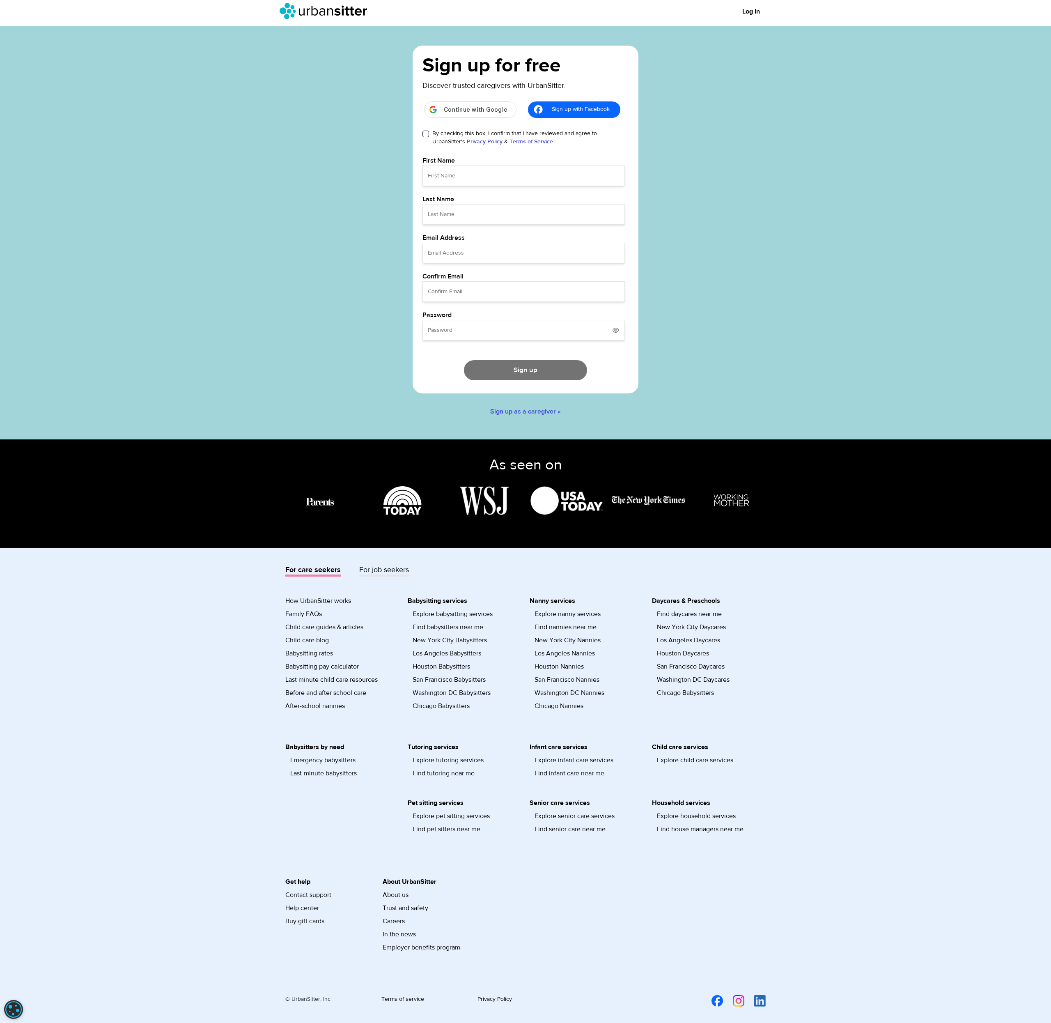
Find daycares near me (689, 614)
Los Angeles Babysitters (447, 653)
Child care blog (307, 640)
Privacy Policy (485, 141)
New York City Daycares (691, 627)
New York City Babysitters (450, 640)
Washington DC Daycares (693, 680)
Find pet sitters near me (446, 829)
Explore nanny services (568, 614)
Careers (394, 921)
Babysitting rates (309, 653)
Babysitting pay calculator (322, 666)
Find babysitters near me (448, 627)
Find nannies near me (566, 627)
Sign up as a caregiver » (525, 411)
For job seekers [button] (384, 570)
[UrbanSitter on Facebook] (712, 1001)
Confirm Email (443, 276)
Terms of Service (531, 141)
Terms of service (402, 999)
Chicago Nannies (559, 706)
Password (437, 315)
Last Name (438, 199)
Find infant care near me (569, 773)
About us (395, 895)
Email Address (443, 238)
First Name (438, 160)
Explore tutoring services (448, 760)
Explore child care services (695, 760)
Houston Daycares (683, 653)
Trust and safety (405, 908)
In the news (399, 934)
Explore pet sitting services (451, 816)
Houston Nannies (559, 666)
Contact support (308, 895)
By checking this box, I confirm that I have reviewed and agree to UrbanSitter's (514, 137)
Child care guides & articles (324, 627)
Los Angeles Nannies (565, 653)
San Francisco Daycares (691, 666)
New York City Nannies (568, 640)
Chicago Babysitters (441, 706)
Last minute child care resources (331, 680)
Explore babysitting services (453, 614)
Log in (751, 11)
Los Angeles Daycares (688, 640)
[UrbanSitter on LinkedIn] (755, 1001)
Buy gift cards (304, 921)
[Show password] (616, 330)
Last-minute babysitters (323, 773)
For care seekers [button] (313, 570)
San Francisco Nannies (567, 680)
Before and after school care (325, 693)
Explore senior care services (575, 816)
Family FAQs (303, 614)
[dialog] (13, 1009)
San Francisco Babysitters (449, 680)
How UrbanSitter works (318, 601)
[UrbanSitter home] (326, 11)
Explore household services (696, 816)
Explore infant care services (574, 760)
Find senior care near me (570, 829)
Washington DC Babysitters (452, 693)
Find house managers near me (700, 829)
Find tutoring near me (444, 773)
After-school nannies (315, 706)
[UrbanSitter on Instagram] (733, 1001)
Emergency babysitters (323, 760)
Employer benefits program (421, 947)
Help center (302, 908)
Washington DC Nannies (569, 693)
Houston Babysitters (441, 666)
